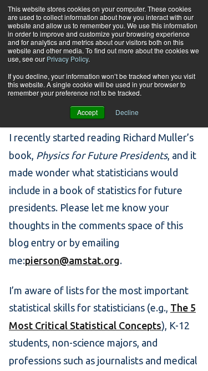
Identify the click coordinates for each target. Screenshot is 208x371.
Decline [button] (127, 112)
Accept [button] (87, 112)
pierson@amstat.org (72, 260)
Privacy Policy (67, 58)
